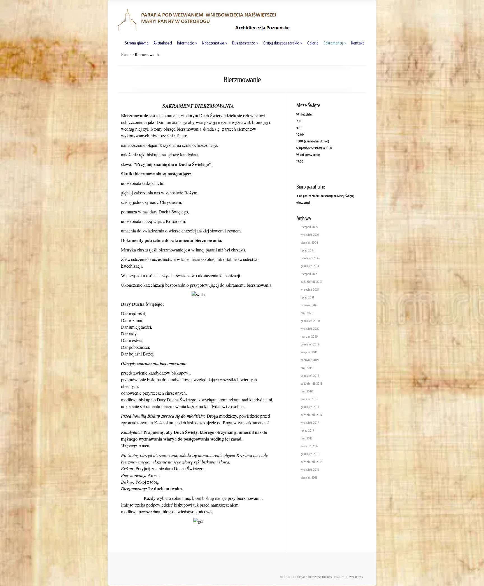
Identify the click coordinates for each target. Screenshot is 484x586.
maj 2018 (307, 391)
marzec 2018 (309, 399)
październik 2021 (311, 282)
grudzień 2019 (310, 344)
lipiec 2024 (308, 250)
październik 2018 (312, 383)
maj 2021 (306, 313)
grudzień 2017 (310, 407)
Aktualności (162, 43)
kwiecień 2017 (309, 446)
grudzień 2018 (310, 376)
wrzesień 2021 (310, 289)
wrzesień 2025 (310, 235)
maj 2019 (307, 368)
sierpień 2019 (309, 352)
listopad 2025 (309, 227)
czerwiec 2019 (310, 360)
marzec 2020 (309, 336)
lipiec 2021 (307, 297)
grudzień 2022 (310, 258)
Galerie (312, 43)
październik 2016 (311, 462)
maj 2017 (306, 438)
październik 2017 (311, 415)
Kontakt (357, 43)
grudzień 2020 (310, 321)
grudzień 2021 (310, 266)
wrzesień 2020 (310, 329)
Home (126, 54)
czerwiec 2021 (309, 305)
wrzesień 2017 (310, 423)
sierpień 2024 (309, 242)
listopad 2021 (309, 274)
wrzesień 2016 (310, 470)
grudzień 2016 (310, 454)
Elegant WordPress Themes (314, 577)
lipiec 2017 (307, 430)
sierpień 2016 (309, 477)
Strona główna (136, 43)
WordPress (356, 577)
